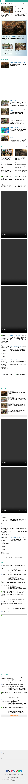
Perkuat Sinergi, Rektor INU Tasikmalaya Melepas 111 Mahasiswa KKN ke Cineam (17, 681)
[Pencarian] (26, 3)
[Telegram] (21, 771)
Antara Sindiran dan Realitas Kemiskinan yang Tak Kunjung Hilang (17, 696)
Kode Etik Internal (12, 777)
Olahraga (16, 127)
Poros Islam (16, 135)
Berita (11, 526)
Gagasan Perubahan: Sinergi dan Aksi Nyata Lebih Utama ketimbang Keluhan (6, 185)
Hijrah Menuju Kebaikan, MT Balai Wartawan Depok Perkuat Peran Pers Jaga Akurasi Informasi (21, 172)
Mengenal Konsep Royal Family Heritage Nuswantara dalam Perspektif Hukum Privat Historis (18, 338)
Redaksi (12, 774)
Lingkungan (11, 36)
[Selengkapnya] (26, 146)
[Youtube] (17, 771)
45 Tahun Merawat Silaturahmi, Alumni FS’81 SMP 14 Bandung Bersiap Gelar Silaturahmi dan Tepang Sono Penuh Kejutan (16, 607)
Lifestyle (18, 526)
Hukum (15, 335)
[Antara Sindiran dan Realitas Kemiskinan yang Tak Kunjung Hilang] (14, 693)
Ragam (15, 36)
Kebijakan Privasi (19, 774)
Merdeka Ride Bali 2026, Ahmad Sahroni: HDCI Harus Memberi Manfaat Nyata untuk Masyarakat (18, 530)
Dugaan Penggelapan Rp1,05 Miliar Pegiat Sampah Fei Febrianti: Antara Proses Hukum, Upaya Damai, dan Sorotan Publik (17, 571)
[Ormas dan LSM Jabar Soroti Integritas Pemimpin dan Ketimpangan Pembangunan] (21, 9)
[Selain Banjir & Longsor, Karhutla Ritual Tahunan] (14, 28)
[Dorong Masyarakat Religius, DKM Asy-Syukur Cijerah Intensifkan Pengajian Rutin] (7, 165)
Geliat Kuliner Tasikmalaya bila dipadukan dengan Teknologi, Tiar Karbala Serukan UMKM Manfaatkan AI (17, 689)
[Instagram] (12, 771)
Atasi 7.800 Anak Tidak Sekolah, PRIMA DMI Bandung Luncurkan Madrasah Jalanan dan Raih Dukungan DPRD (18, 141)
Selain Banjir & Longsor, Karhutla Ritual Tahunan (16, 393)
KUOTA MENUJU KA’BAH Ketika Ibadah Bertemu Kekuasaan (20, 158)
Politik (15, 119)
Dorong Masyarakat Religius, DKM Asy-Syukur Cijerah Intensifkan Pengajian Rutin (6, 172)
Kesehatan (16, 346)
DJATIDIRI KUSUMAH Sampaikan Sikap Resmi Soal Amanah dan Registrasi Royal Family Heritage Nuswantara (18, 363)
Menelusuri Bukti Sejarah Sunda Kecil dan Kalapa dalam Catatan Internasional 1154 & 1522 (18, 519)
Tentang (7, 774)
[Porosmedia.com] (7, 3)
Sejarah (15, 359)
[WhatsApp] (19, 771)
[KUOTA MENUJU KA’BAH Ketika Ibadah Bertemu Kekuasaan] (21, 152)
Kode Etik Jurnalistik (19, 776)
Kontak (18, 777)
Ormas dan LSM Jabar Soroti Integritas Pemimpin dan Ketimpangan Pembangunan (20, 15)
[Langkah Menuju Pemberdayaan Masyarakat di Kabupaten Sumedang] (14, 708)
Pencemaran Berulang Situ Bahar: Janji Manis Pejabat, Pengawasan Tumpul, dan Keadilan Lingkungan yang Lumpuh (7, 52)
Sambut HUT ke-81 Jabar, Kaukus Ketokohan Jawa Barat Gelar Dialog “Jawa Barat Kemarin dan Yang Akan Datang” (16, 579)
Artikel (11, 537)
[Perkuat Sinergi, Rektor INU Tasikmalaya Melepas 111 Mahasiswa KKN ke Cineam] (14, 677)
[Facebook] (7, 771)
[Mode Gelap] (24, 3)
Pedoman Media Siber (9, 776)
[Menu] (2, 3)
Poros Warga (21, 109)
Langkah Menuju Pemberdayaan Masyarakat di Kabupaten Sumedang (16, 712)
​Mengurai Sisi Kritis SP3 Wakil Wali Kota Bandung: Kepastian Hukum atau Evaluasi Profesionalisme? (20, 185)
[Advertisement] (14, 84)
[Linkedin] (14, 771)
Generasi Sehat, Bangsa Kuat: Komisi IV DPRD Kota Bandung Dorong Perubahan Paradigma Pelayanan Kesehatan (17, 350)
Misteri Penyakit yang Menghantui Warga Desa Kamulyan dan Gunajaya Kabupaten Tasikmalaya (17, 704)
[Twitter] (9, 771)
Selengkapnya (13, 416)
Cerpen (7, 36)
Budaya (3, 36)
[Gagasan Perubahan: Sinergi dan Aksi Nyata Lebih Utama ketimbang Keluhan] (7, 179)
